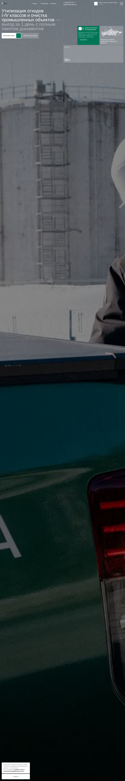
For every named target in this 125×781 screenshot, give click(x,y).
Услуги (35, 3)
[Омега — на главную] (8, 3)
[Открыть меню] (121, 3)
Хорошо (15, 776)
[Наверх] (120, 776)
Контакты (53, 3)
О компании (44, 3)
